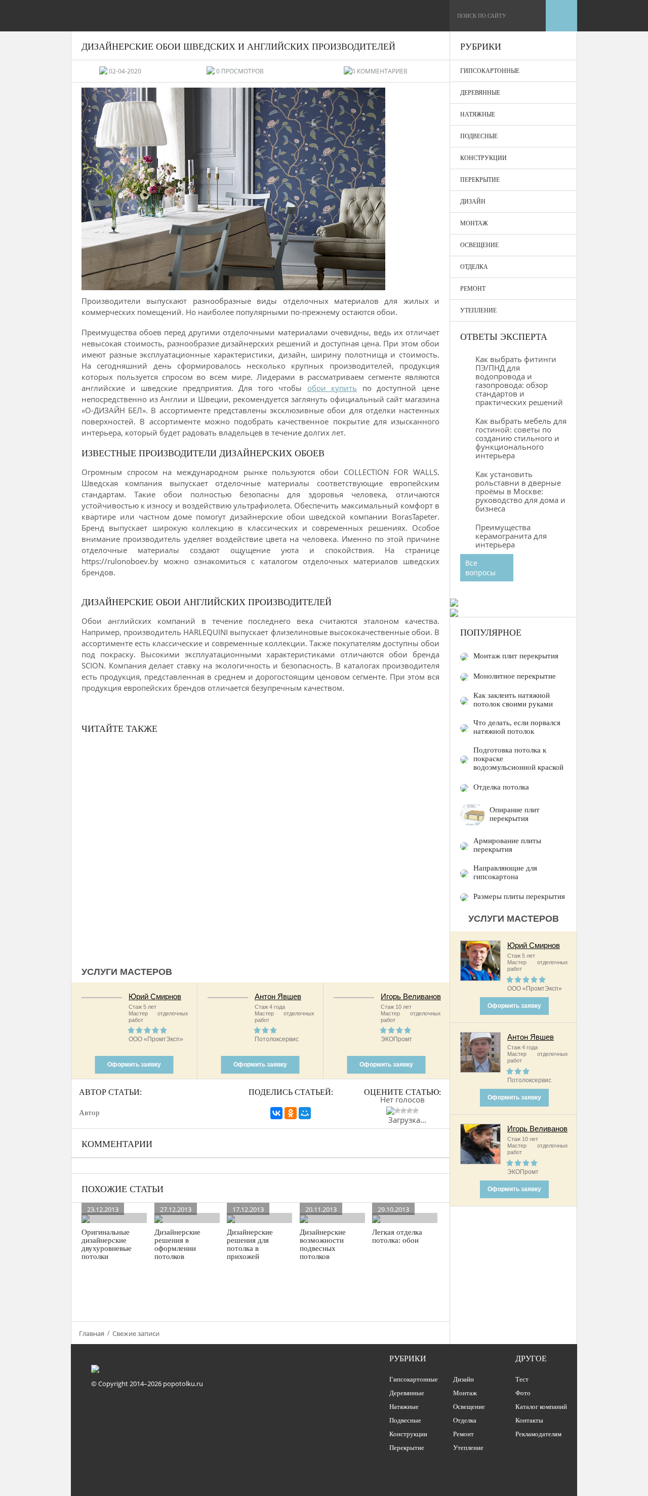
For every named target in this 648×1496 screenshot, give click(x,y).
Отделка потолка (501, 787)
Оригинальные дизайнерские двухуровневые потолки (107, 1244)
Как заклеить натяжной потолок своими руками (513, 699)
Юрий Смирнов (155, 996)
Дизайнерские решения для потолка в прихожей (250, 1244)
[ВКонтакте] (276, 1113)
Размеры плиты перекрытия (519, 896)
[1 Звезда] (390, 1111)
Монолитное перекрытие (514, 676)
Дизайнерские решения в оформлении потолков (177, 1244)
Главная (91, 1333)
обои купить (332, 388)
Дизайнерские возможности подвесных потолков (323, 1244)
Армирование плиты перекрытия (507, 845)
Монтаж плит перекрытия (515, 656)
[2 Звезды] (397, 1111)
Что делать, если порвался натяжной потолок (516, 727)
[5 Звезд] (416, 1111)
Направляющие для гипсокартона (505, 872)
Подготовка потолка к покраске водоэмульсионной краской (518, 758)
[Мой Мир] (305, 1113)
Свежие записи (135, 1333)
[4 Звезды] (410, 1111)
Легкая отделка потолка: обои (397, 1236)
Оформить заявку (134, 1064)
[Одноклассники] (291, 1113)
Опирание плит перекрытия (515, 814)
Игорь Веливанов (411, 996)
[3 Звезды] (403, 1111)
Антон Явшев (278, 996)
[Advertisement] (260, 849)
